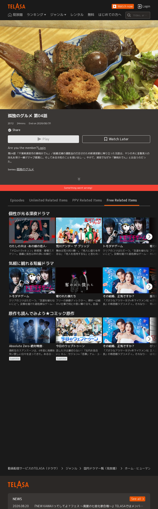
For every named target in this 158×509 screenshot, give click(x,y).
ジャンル (71, 468)
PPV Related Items (87, 200)
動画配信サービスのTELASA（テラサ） (33, 468)
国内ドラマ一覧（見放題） (101, 468)
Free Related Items (122, 200)
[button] (123, 6)
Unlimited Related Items (48, 200)
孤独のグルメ (25, 169)
